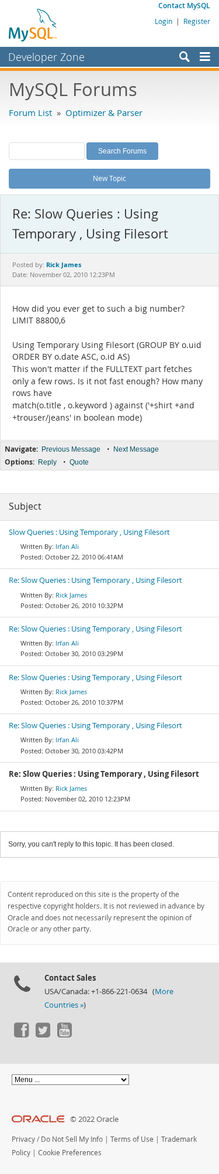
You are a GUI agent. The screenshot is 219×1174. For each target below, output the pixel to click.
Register (196, 21)
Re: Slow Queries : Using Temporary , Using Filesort (95, 580)
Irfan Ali (67, 546)
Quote (79, 462)
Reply (47, 462)
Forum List (30, 112)
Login (163, 21)
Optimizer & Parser (103, 112)
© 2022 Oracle (94, 1119)
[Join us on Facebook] (21, 1035)
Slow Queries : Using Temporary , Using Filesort (89, 532)
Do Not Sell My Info (72, 1139)
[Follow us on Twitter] (42, 1035)
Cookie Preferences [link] (70, 1152)
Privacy (23, 1139)
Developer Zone (46, 57)
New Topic (109, 178)
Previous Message (70, 449)
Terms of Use (132, 1139)
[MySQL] (33, 24)
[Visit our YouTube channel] (64, 1035)
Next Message (136, 449)
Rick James (71, 595)
